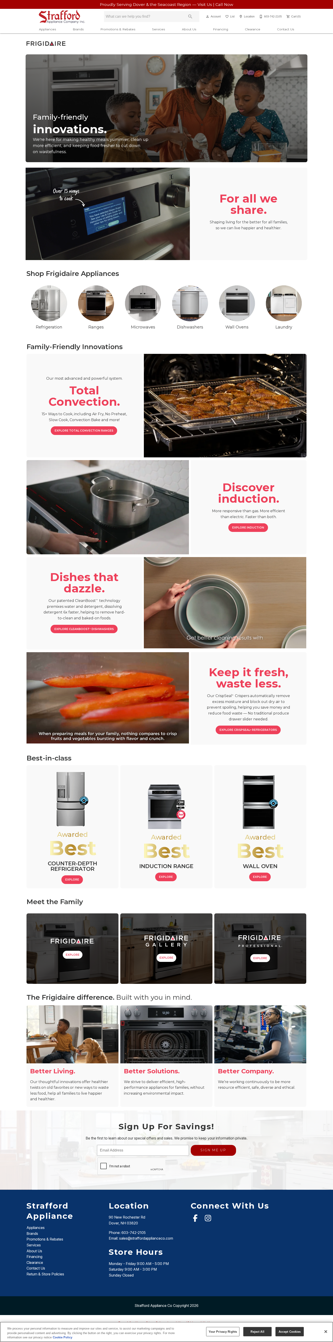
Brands (78, 29)
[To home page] (62, 16)
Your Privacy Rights (223, 1331)
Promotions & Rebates (117, 29)
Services (158, 29)
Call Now (224, 4)
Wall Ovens (237, 327)
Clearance (252, 29)
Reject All (257, 1331)
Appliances (47, 29)
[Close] (326, 1332)
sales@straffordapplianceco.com (146, 1238)
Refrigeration (49, 327)
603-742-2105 (133, 1232)
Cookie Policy (62, 1337)
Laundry (283, 327)
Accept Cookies (290, 1331)
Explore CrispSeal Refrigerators (248, 729)
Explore (72, 879)
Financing (220, 29)
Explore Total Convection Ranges (84, 430)
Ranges (96, 327)
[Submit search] (190, 16)
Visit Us (205, 4)
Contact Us (285, 29)
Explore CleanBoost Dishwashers (84, 629)
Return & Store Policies (45, 1274)
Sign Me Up (213, 1150)
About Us (189, 29)
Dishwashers (190, 327)
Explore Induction (248, 527)
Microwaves (143, 327)
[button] (207, 16)
